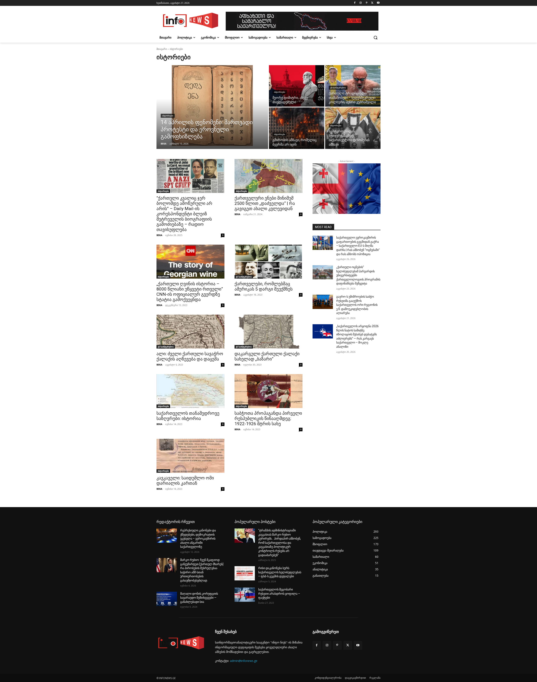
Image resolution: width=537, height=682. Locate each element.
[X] (372, 3)
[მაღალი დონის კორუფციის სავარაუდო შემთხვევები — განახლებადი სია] (166, 599)
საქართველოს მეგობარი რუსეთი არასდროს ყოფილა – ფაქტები (279, 593)
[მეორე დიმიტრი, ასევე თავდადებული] (296, 86)
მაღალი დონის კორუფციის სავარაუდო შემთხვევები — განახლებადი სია (199, 597)
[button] (375, 37)
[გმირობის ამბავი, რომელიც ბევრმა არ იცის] (296, 128)
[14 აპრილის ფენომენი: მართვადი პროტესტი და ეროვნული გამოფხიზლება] (212, 107)
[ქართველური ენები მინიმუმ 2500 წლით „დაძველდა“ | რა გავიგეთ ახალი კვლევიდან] (268, 176)
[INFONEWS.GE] (190, 21)
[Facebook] (354, 3)
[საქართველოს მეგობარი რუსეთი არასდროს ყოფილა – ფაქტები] (245, 595)
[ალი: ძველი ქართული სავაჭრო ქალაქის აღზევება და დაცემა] (190, 332)
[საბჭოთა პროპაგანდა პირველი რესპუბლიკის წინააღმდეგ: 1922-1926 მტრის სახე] (268, 391)
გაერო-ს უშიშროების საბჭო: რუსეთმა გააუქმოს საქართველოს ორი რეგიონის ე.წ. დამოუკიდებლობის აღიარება (357, 305)
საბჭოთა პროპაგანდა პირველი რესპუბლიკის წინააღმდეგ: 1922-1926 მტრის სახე (268, 418)
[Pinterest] (366, 3)
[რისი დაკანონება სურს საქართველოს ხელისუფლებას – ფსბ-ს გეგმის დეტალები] (245, 573)
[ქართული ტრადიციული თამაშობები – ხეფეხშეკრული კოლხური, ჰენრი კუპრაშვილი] (353, 86)
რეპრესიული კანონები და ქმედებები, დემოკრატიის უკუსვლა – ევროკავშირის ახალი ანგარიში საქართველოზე (198, 538)
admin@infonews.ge (243, 661)
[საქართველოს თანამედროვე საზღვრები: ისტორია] (190, 391)
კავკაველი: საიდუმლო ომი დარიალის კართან (185, 480)
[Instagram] (360, 3)
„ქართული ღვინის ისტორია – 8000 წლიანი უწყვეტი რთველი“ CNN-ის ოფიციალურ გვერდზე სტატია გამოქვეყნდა (189, 291)
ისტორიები (167, 116)
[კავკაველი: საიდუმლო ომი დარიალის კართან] (190, 456)
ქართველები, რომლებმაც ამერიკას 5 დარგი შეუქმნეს (264, 286)
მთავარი (161, 49)
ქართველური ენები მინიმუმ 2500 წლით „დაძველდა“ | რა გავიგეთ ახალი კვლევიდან (265, 203)
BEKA (159, 235)
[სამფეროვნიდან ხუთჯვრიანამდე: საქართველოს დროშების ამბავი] (353, 128)
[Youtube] (378, 3)
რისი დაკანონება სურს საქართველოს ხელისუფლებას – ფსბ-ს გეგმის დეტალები (279, 572)
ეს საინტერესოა (338, 88)
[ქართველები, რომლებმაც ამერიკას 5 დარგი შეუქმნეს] (268, 262)
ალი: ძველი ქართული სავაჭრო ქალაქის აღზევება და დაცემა (189, 356)
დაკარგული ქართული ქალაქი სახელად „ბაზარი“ (267, 356)
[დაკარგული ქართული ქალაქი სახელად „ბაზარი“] (268, 332)
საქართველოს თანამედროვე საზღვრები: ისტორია (187, 416)
